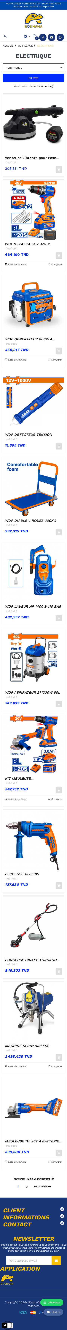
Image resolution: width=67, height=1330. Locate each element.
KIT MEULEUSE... (19, 778)
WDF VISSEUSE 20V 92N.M (27, 244)
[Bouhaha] (33, 21)
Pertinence (34, 68)
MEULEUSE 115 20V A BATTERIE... (33, 1141)
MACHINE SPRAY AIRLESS (27, 1046)
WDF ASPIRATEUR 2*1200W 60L (32, 692)
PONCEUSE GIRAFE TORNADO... (32, 960)
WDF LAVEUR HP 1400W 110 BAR (33, 606)
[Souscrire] (56, 1260)
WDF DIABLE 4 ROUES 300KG (30, 520)
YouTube (51, 37)
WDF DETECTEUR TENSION (28, 434)
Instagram (60, 37)
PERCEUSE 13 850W (22, 874)
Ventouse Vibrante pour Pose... (32, 158)
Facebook (43, 37)
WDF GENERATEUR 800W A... (30, 339)
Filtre (33, 78)
